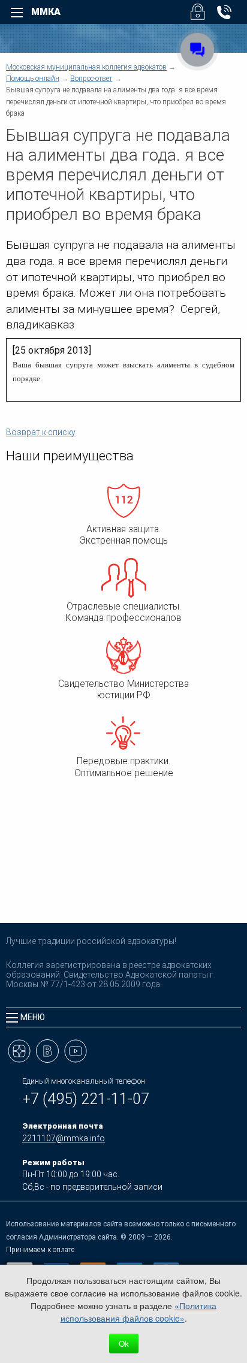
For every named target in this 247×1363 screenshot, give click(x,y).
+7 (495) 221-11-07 (85, 1099)
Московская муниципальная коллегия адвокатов (86, 67)
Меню (32, 1017)
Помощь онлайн (32, 78)
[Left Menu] (17, 12)
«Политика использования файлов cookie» (139, 1311)
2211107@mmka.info (63, 1138)
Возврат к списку (41, 432)
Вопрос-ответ (91, 78)
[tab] (123, 1017)
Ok (124, 1343)
